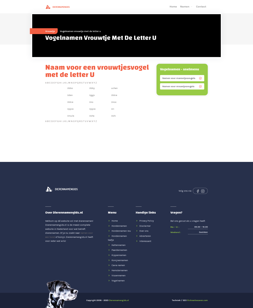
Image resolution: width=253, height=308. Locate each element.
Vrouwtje (50, 31)
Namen (185, 6)
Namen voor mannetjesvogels (178, 78)
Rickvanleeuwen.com (197, 300)
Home (173, 6)
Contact (201, 6)
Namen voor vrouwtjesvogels (178, 86)
